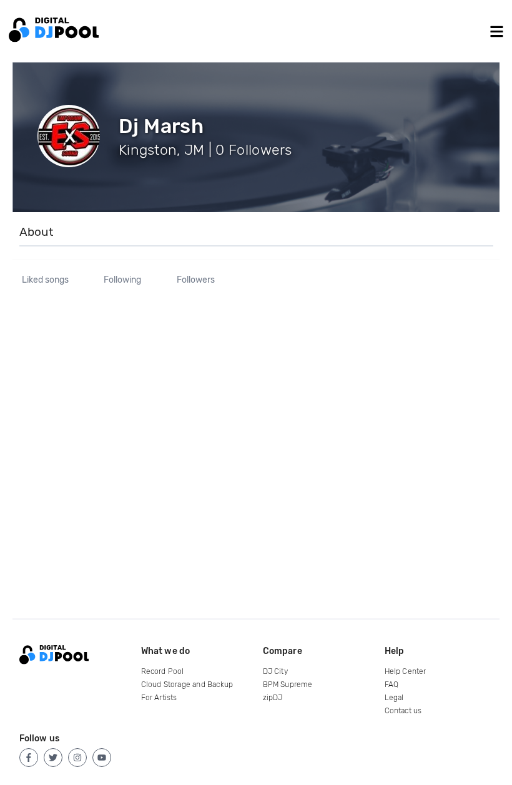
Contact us (403, 710)
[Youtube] (101, 757)
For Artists (159, 697)
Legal (394, 697)
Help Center (405, 671)
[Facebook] (28, 757)
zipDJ (273, 697)
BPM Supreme (288, 684)
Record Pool (162, 671)
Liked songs (45, 280)
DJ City (275, 671)
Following (122, 280)
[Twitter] (53, 757)
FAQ (392, 684)
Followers (196, 280)
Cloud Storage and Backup (187, 684)
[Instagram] (77, 757)
